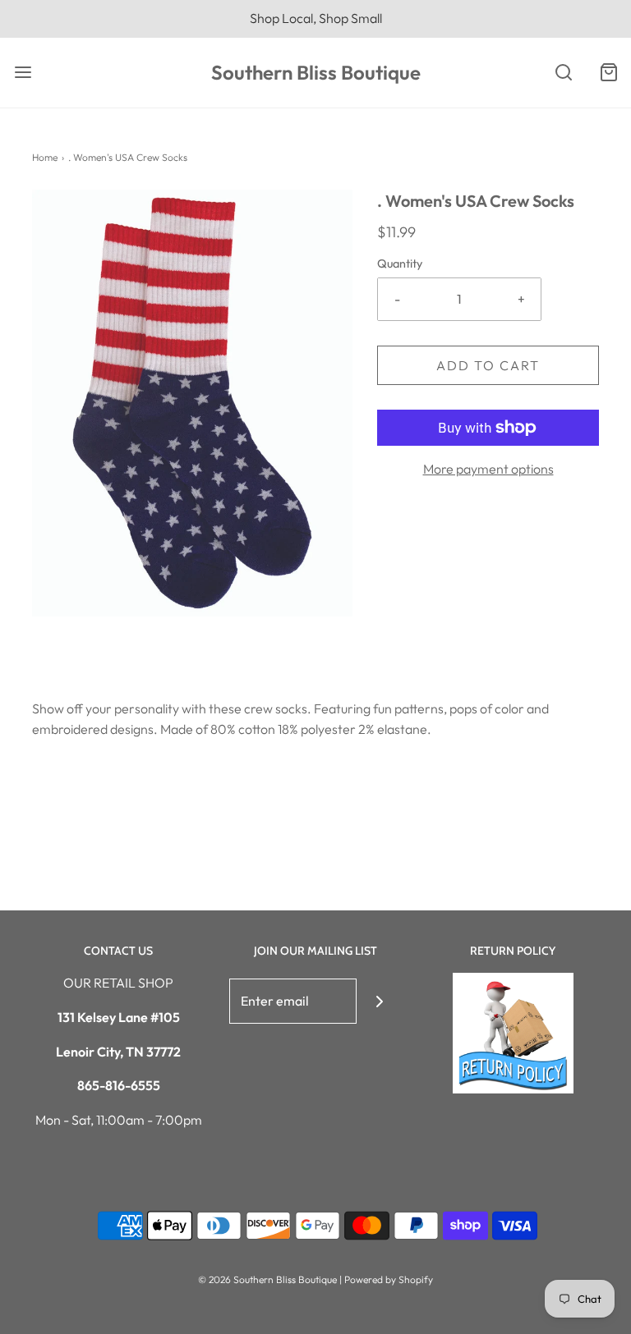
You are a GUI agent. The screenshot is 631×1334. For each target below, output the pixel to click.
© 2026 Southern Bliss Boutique (268, 1279)
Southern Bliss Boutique (316, 73)
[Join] (379, 1001)
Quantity (399, 263)
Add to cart (488, 365)
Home (45, 157)
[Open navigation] (22, 72)
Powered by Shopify (388, 1279)
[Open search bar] (563, 72)
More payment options (488, 469)
